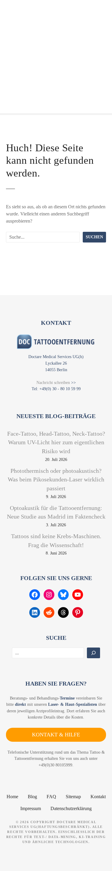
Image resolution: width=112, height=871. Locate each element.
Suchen (94, 236)
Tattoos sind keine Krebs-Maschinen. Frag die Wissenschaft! (56, 540)
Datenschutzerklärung (71, 808)
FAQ (51, 796)
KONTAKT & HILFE (56, 735)
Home (12, 796)
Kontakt (98, 796)
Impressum (30, 808)
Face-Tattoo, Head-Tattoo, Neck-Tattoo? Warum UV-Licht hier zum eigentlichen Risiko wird (56, 442)
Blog (32, 796)
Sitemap (73, 796)
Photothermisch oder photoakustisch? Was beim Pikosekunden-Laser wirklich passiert (56, 479)
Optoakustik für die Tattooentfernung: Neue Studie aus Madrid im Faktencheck (56, 512)
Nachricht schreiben (53, 382)
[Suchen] (93, 653)
